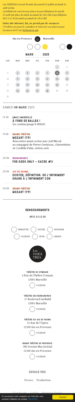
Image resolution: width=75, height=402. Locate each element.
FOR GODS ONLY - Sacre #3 (33, 162)
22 (57, 85)
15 (57, 79)
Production (44, 380)
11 (18, 79)
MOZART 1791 (22, 138)
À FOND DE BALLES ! (26, 121)
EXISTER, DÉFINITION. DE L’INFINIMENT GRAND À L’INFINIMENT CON (39, 176)
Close (70, 30)
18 (18, 85)
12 (28, 79)
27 (37, 91)
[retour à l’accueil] (37, 39)
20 (37, 85)
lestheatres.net (30, 30)
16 (67, 79)
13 (37, 79)
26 (27, 91)
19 (28, 85)
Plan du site (20, 392)
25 (18, 91)
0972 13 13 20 (37, 217)
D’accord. (63, 397)
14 (47, 79)
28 (47, 91)
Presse (28, 380)
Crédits (34, 392)
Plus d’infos (32, 399)
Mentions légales (52, 392)
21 (47, 85)
